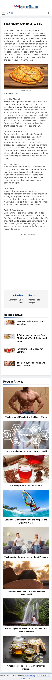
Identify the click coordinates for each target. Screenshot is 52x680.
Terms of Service (44, 675)
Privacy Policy (29, 675)
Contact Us (26, 678)
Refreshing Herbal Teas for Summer (26, 485)
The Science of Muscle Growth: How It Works (26, 417)
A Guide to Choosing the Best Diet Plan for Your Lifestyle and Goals (32, 338)
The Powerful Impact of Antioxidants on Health (26, 451)
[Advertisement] (26, 262)
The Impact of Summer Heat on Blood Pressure (26, 557)
